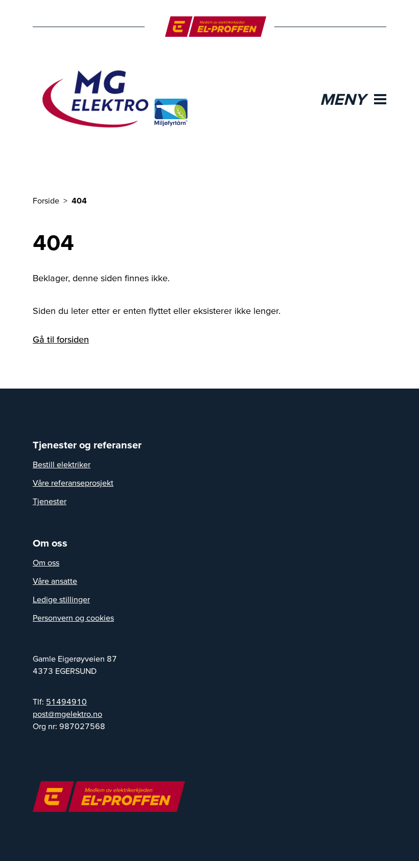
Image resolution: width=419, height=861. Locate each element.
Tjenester (49, 501)
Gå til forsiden (61, 339)
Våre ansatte (55, 580)
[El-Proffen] (216, 26)
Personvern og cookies (73, 617)
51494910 (66, 701)
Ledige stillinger (61, 599)
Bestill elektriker (61, 464)
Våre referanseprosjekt (73, 482)
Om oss (46, 562)
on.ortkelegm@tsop (67, 713)
